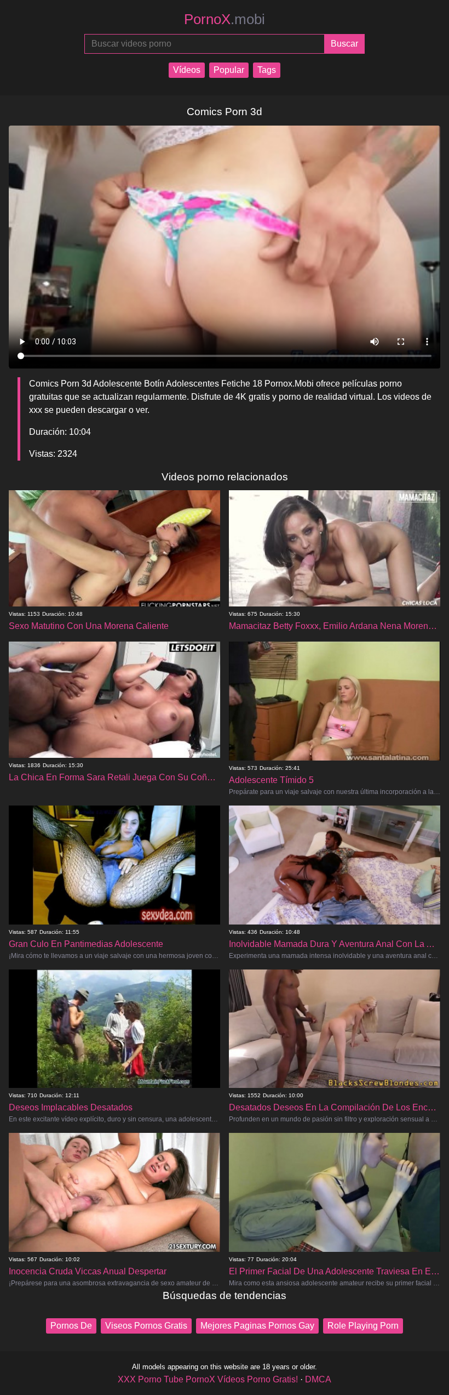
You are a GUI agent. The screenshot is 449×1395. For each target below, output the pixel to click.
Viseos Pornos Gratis (146, 1325)
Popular (229, 70)
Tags (266, 70)
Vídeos (186, 70)
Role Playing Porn (363, 1325)
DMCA (318, 1379)
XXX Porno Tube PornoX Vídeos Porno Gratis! (208, 1379)
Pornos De (71, 1325)
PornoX (224, 19)
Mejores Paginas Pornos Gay (257, 1325)
